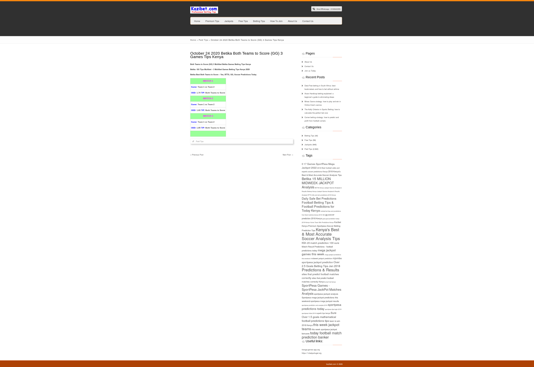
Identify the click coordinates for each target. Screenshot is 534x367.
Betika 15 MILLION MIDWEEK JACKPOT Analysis (318, 182)
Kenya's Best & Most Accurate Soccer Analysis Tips (321, 233)
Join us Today (310, 70)
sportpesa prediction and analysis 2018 (314, 305)
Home (197, 21)
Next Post (288, 154)
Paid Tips (203, 40)
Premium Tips (212, 21)
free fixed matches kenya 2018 (312, 215)
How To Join (276, 21)
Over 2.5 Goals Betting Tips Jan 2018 (321, 264)
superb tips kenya (323, 313)
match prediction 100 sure (324, 243)
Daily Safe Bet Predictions (319, 198)
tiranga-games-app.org (311, 349)
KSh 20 (306, 243)
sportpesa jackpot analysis (326, 293)
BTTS (310, 195)
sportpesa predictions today (321, 306)
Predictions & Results (320, 269)
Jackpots (228, 21)
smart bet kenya (330, 282)
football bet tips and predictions (331, 211)
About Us (292, 21)
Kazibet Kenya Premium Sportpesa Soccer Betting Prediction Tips (321, 226)
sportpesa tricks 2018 (309, 313)
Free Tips (243, 21)
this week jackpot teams (320, 326)
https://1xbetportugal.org (311, 353)
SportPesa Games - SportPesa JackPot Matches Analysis (321, 289)
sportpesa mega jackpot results (325, 301)
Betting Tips (259, 21)
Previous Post (196, 154)
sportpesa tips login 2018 (333, 309)
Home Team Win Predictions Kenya (322, 222)
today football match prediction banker (322, 334)
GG (323, 215)
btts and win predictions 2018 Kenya (324, 195)
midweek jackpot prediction (321, 258)
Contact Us (307, 21)
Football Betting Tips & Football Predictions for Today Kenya (318, 206)
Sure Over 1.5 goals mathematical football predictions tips (319, 317)
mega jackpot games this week (319, 252)
